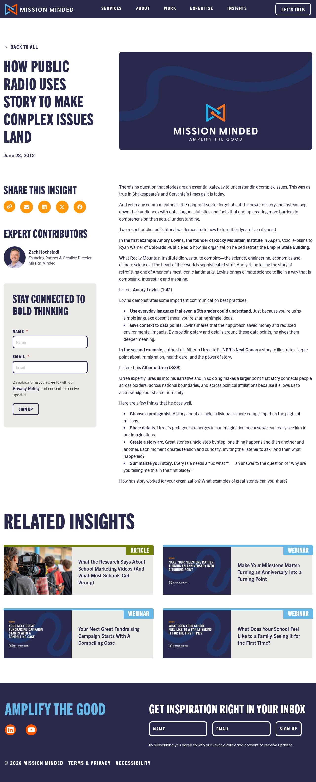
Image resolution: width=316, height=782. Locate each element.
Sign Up (26, 409)
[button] (26, 207)
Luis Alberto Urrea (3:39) (156, 367)
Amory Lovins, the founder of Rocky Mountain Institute (210, 240)
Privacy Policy (26, 388)
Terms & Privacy (89, 763)
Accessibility (133, 763)
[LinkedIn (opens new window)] (10, 729)
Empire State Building (288, 247)
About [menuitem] (143, 8)
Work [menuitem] (170, 8)
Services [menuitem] (111, 8)
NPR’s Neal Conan (240, 349)
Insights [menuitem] (237, 8)
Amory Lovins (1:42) (152, 289)
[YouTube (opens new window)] (31, 729)
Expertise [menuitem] (201, 8)
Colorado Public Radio (170, 247)
